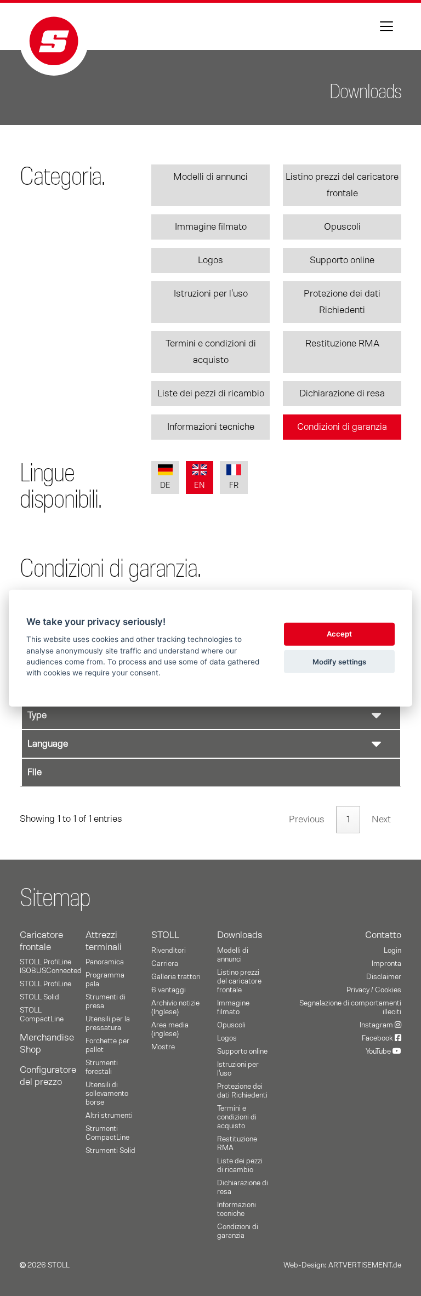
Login (392, 950)
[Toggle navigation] (386, 26)
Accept (339, 633)
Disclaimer (383, 977)
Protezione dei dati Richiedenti (342, 302)
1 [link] (348, 820)
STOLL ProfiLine (45, 984)
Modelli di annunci (210, 177)
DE (165, 485)
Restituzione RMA (342, 344)
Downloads (240, 935)
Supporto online (342, 260)
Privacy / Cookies (373, 990)
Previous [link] (307, 820)
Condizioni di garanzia (342, 427)
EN (199, 485)
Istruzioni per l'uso (211, 294)
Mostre (163, 1047)
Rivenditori (168, 950)
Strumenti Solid (110, 1151)
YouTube (379, 1051)
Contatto (383, 935)
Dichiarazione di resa (342, 394)
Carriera (164, 964)
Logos (210, 260)
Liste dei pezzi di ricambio (210, 394)
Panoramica (105, 962)
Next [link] (381, 820)
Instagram (377, 1025)
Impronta (386, 964)
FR (233, 485)
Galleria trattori (176, 977)
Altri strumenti (109, 1115)
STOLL (165, 935)
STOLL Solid (39, 997)
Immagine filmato (211, 227)
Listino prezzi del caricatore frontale (342, 185)
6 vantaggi (168, 990)
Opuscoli (342, 227)
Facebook (378, 1038)
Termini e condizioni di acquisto (211, 352)
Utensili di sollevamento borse (107, 1093)
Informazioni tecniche (210, 427)
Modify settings (339, 661)
